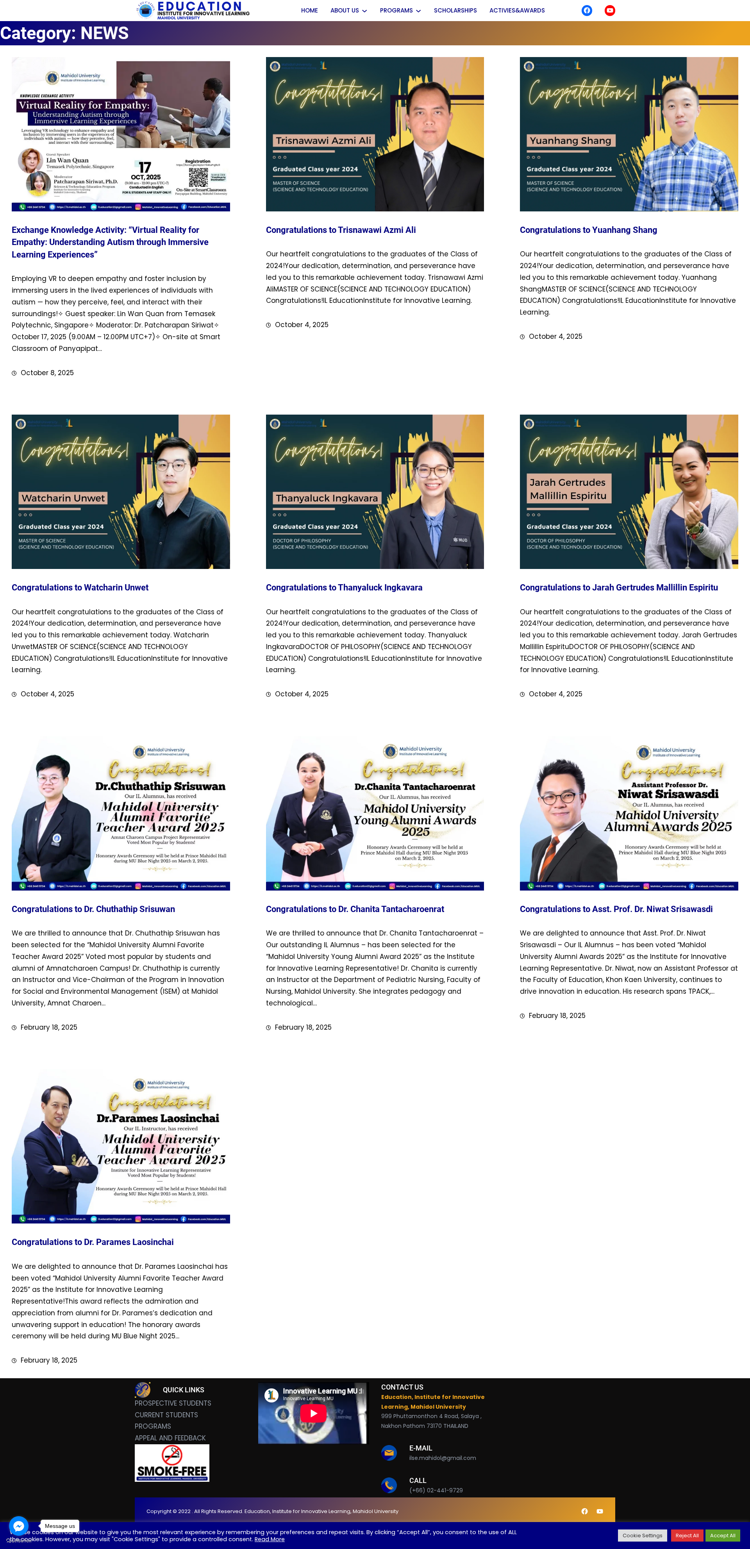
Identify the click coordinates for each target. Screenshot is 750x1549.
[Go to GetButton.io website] (18, 1541)
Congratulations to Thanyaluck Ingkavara (344, 587)
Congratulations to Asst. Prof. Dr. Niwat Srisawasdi (616, 909)
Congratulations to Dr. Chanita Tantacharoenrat (355, 909)
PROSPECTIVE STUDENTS (173, 1403)
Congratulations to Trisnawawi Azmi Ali (341, 230)
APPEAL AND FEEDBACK (170, 1438)
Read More (270, 1539)
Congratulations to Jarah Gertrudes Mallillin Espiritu (619, 587)
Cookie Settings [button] (642, 1535)
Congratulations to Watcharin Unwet (80, 587)
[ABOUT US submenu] (364, 10)
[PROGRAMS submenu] (418, 10)
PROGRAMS (153, 1426)
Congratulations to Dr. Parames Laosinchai (93, 1242)
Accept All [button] (723, 1535)
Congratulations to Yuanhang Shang (588, 230)
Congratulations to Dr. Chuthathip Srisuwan (93, 909)
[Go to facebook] (19, 1526)
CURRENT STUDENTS (166, 1415)
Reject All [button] (687, 1535)
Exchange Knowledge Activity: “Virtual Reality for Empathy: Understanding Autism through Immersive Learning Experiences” (110, 242)
